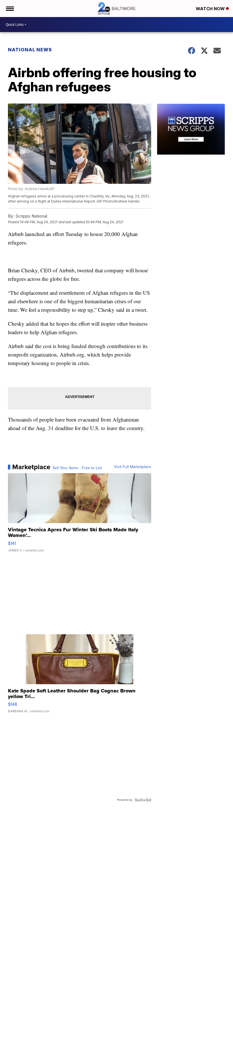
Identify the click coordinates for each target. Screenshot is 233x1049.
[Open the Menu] (9, 8)
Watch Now (211, 8)
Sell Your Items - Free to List (77, 468)
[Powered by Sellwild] (143, 800)
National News (30, 49)
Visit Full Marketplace (132, 467)
